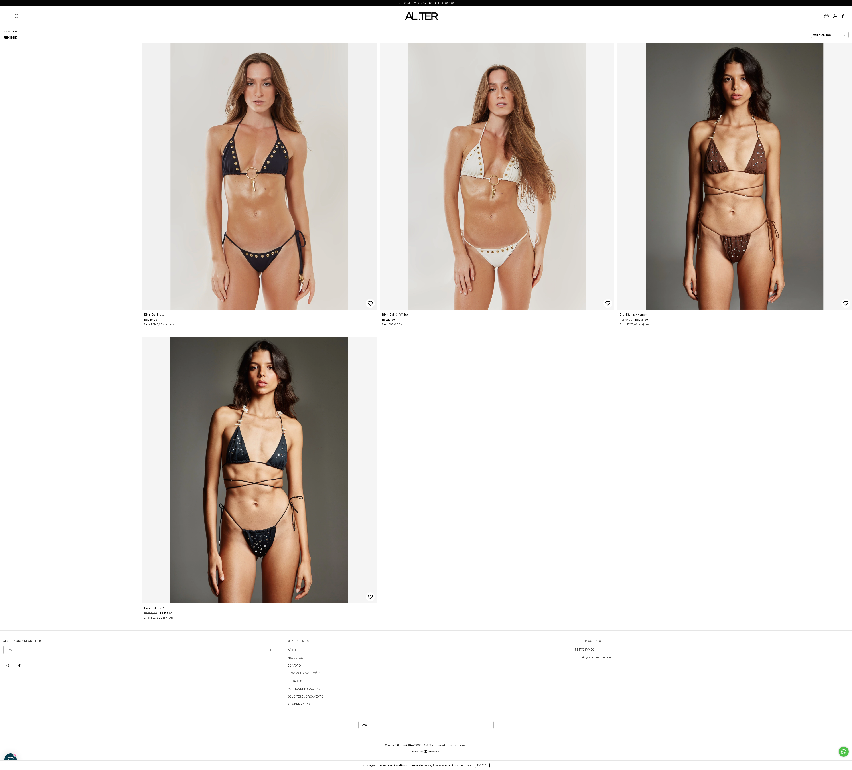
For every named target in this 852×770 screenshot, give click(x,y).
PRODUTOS (295, 657)
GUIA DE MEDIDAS (298, 704)
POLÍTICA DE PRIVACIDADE (304, 689)
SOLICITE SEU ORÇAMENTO (305, 696)
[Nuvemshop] (426, 752)
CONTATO (294, 665)
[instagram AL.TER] (7, 665)
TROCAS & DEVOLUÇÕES (304, 673)
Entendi (482, 765)
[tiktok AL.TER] (19, 665)
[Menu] (8, 16)
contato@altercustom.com (593, 657)
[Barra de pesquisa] (16, 16)
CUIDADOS (294, 681)
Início (6, 31)
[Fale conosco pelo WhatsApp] (844, 752)
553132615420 (584, 649)
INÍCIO (291, 650)
